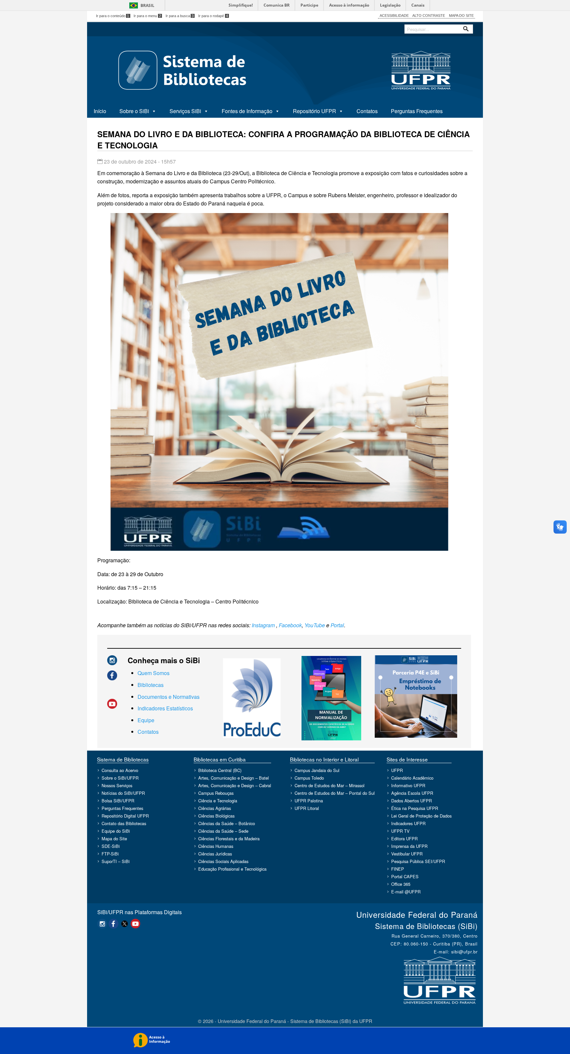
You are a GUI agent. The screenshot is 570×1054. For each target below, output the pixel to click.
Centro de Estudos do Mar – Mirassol (329, 786)
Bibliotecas (151, 685)
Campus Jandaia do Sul (317, 770)
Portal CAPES (405, 877)
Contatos (367, 111)
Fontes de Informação (247, 111)
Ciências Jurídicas (215, 854)
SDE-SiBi (111, 846)
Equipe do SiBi (116, 831)
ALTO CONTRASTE (428, 15)
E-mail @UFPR (406, 892)
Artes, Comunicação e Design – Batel (233, 778)
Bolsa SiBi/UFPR (118, 801)
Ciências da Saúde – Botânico (226, 824)
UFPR (397, 770)
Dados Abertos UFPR (411, 801)
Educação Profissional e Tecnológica (232, 869)
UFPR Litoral (307, 808)
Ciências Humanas (215, 846)
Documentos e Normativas (169, 696)
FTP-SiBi (110, 854)
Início (100, 111)
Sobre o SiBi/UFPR (120, 778)
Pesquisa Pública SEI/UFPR (418, 861)
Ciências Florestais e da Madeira (229, 839)
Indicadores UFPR (408, 824)
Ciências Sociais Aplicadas (223, 861)
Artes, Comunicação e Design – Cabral (234, 786)
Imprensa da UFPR (409, 846)
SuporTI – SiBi (116, 861)
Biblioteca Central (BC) (219, 770)
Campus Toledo (309, 778)
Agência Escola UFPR (412, 793)
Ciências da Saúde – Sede (223, 831)
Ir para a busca (180, 16)
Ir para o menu (147, 16)
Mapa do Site (114, 839)
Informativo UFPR (408, 786)
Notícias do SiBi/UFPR (123, 793)
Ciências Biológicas (216, 816)
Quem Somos (154, 673)
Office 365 (400, 884)
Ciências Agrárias (214, 808)
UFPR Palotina (309, 801)
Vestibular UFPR (407, 854)
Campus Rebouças (216, 793)
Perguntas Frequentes (417, 111)
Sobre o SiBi (134, 111)
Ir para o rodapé (213, 16)
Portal (337, 625)
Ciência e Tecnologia (217, 801)
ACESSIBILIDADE (394, 15)
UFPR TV (400, 831)
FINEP (397, 869)
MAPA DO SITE (461, 15)
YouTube (314, 625)
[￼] (112, 659)
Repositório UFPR (314, 111)
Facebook (290, 625)
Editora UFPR (404, 839)
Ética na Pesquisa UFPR (414, 808)
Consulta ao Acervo (120, 770)
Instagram (263, 625)
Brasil (147, 5)
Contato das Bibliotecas (124, 824)
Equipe (146, 720)
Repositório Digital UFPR (125, 816)
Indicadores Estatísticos (165, 708)
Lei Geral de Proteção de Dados (421, 816)
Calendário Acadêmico (412, 778)
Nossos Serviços (117, 786)
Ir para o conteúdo (112, 16)
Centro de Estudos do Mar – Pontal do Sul (335, 793)
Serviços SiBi (185, 111)
